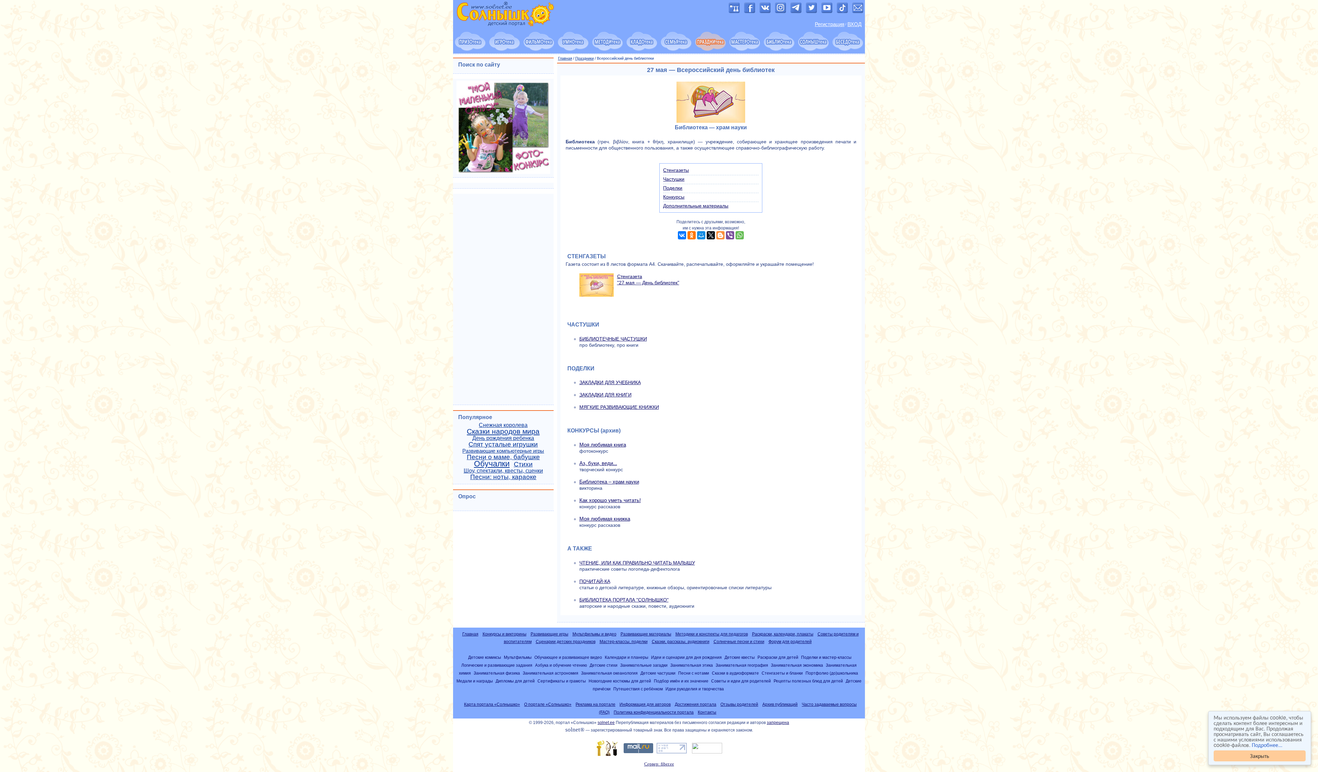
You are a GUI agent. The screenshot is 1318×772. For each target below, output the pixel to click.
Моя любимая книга (602, 445)
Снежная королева (503, 425)
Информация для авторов (645, 704)
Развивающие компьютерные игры (503, 451)
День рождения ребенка (503, 438)
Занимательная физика (497, 673)
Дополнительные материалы (695, 206)
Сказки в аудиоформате (735, 673)
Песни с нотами (693, 673)
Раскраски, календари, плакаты (782, 634)
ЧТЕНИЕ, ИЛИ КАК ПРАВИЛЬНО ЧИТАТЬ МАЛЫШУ (637, 563)
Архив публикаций (780, 704)
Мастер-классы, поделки (624, 641)
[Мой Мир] (701, 235)
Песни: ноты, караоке (503, 476)
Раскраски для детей (778, 657)
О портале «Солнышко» (547, 704)
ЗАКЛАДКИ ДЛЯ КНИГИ (605, 394)
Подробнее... (1267, 745)
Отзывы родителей (739, 704)
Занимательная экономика (797, 665)
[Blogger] (720, 235)
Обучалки (492, 463)
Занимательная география (742, 665)
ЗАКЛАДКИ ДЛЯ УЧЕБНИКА (610, 382)
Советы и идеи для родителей (741, 681)
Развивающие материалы (646, 634)
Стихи (523, 464)
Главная (565, 58)
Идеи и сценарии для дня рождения (686, 657)
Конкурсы (673, 197)
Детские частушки (657, 673)
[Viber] (730, 235)
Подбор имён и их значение (681, 681)
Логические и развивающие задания (496, 665)
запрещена (778, 722)
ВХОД (854, 24)
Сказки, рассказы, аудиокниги (680, 641)
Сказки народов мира (503, 431)
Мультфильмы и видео (594, 634)
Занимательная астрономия (550, 673)
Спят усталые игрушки (503, 444)
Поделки (672, 188)
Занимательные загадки (644, 665)
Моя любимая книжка (604, 519)
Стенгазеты (676, 170)
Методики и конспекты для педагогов (711, 634)
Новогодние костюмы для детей (620, 681)
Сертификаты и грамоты (561, 681)
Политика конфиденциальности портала (654, 712)
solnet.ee (606, 722)
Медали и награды (474, 681)
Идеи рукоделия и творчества (695, 689)
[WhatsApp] (740, 235)
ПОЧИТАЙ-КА (594, 581)
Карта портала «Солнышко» (492, 704)
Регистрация (829, 24)
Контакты (707, 712)
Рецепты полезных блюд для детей (808, 681)
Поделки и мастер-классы (826, 657)
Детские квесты (740, 657)
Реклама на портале (595, 704)
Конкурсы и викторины (505, 634)
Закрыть (1259, 756)
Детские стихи (603, 665)
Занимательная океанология (609, 673)
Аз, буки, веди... (598, 463)
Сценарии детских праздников (566, 641)
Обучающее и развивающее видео (568, 657)
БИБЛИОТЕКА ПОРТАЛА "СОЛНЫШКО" (624, 600)
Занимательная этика (691, 665)
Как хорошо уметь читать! (610, 500)
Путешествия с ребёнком (638, 689)
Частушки (673, 179)
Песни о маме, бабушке (503, 457)
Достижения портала (695, 704)
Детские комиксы (484, 657)
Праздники (584, 58)
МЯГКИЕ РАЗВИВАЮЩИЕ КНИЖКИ (619, 407)
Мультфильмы (518, 657)
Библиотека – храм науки (609, 482)
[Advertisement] (503, 298)
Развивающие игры (549, 634)
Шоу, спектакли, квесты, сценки (503, 471)
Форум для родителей (790, 641)
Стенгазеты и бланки (782, 673)
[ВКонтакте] (682, 235)
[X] (711, 235)
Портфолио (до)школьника (832, 673)
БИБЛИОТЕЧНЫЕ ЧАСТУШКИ (613, 339)
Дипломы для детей (515, 681)
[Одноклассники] (691, 235)
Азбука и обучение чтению (561, 665)
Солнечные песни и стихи (739, 641)
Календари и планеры (626, 657)
